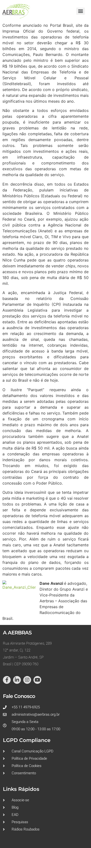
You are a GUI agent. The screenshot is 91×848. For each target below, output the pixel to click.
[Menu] (80, 11)
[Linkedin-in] (17, 680)
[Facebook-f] (7, 680)
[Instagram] (27, 680)
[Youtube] (37, 680)
